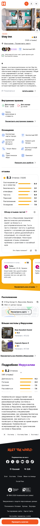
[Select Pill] (26, 4)
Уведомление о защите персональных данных (20, 501)
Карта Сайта (28, 511)
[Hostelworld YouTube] (22, 461)
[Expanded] (4, 434)
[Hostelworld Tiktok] (32, 461)
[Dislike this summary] (36, 250)
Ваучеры (32, 506)
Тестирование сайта (14, 511)
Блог (6, 476)
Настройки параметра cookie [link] (20, 516)
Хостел (4, 34)
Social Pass (20, 481)
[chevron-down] (21, 372)
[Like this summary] (31, 250)
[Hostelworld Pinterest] (27, 461)
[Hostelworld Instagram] (17, 461)
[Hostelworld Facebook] (7, 461)
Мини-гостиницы (30, 476)
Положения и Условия (13, 506)
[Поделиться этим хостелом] (37, 30)
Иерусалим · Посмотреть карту (17, 43)
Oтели (19, 476)
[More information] (34, 212)
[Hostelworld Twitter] (12, 461)
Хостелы (12, 476)
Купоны (25, 506)
